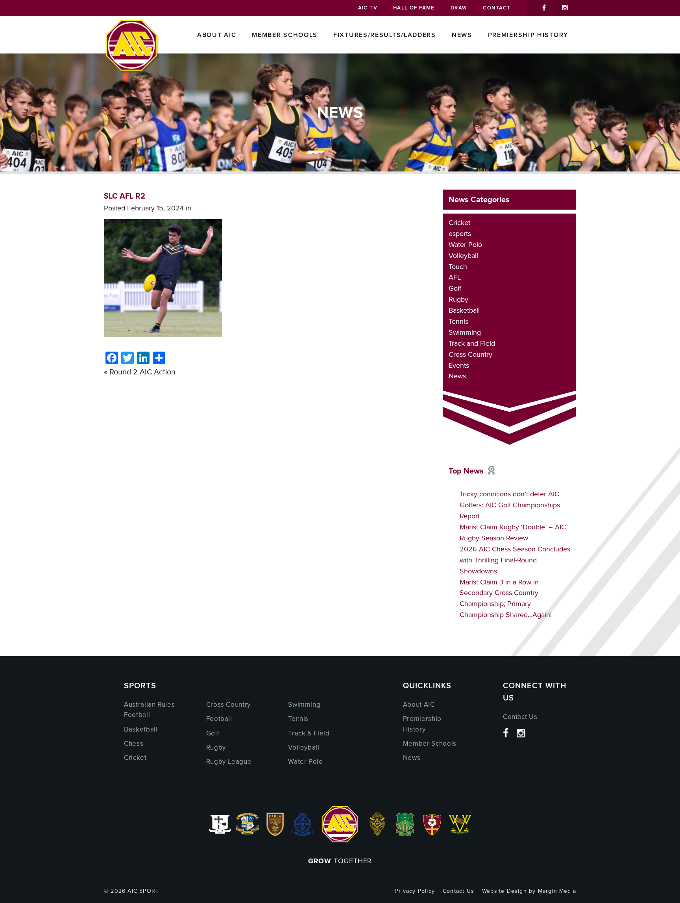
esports (460, 234)
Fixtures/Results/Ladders (384, 34)
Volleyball (463, 256)
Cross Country (470, 354)
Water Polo (465, 245)
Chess (133, 743)
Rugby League (229, 762)
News (462, 34)
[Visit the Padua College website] (275, 834)
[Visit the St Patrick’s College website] (405, 834)
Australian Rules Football (149, 710)
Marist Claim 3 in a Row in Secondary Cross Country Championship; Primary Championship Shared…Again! (506, 598)
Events (459, 365)
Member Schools (285, 34)
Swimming (465, 332)
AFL (455, 277)
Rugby (458, 299)
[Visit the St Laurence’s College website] (377, 834)
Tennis (458, 321)
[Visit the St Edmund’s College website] (302, 834)
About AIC (216, 34)
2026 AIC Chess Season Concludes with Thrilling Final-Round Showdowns (515, 560)
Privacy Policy (415, 891)
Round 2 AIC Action (142, 372)
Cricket (459, 222)
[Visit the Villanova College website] (460, 834)
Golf (455, 288)
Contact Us (520, 717)
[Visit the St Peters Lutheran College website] (432, 834)
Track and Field (472, 343)
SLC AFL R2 (124, 196)
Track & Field (308, 733)
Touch (458, 267)
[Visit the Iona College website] (220, 834)
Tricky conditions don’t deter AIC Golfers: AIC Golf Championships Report (510, 505)
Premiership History (528, 34)
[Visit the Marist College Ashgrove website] (247, 834)
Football (219, 719)
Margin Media (557, 891)
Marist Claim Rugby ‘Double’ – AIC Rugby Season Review (513, 532)
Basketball (464, 310)
